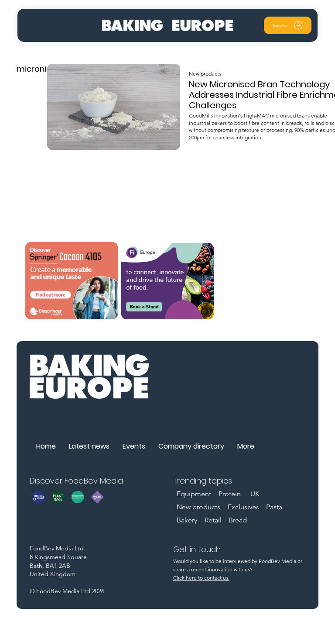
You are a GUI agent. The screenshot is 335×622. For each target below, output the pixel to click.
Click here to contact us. (201, 577)
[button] (287, 25)
